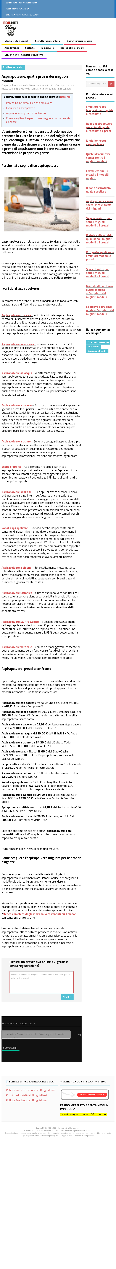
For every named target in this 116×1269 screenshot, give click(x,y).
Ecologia (30, 48)
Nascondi (65, 96)
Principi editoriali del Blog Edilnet (26, 1095)
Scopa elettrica (11, 467)
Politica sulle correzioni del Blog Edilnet (30, 1090)
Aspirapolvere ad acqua (17, 373)
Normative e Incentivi (97, 351)
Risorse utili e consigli (72, 48)
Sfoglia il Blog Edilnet (16, 41)
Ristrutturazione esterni (80, 41)
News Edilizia (93, 347)
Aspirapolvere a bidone (16, 568)
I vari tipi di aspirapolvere (20, 108)
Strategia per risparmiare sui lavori (22, 15)
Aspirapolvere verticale (17, 647)
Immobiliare (47, 48)
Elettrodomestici (13, 67)
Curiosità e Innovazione (98, 342)
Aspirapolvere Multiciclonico (20, 622)
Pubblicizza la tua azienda (17, 9)
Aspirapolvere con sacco (17, 315)
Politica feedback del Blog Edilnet (26, 1100)
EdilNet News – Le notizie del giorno (21, 3)
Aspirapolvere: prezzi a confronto (26, 113)
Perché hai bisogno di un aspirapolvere (29, 103)
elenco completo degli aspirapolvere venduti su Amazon (39, 914)
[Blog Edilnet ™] (11, 37)
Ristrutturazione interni (47, 41)
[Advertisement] (58, 1181)
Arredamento (12, 48)
